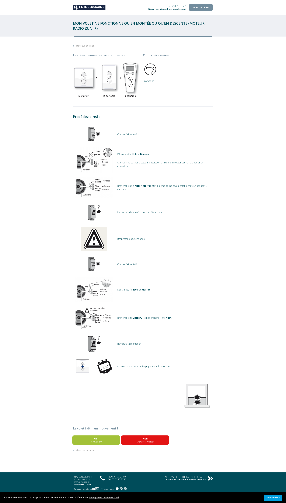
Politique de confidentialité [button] (104, 497)
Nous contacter (200, 7)
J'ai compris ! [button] (273, 497)
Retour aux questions (85, 45)
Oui (96, 440)
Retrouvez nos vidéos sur (83, 489)
